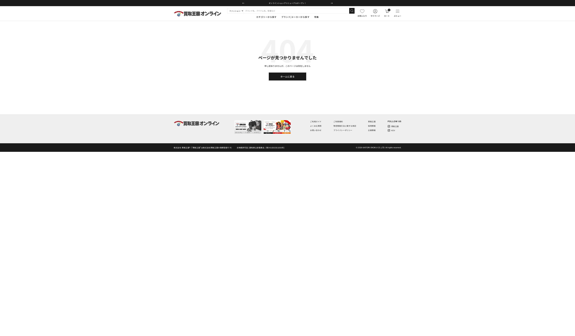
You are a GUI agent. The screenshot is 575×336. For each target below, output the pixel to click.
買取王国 (372, 121)
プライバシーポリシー (342, 130)
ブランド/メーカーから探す (295, 16)
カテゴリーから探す (266, 16)
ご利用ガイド (315, 121)
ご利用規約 (338, 121)
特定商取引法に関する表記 (344, 126)
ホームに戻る (287, 76)
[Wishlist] (362, 11)
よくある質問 (315, 126)
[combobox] (296, 11)
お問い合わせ (315, 130)
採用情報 (372, 126)
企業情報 (372, 130)
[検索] (352, 11)
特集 (316, 16)
